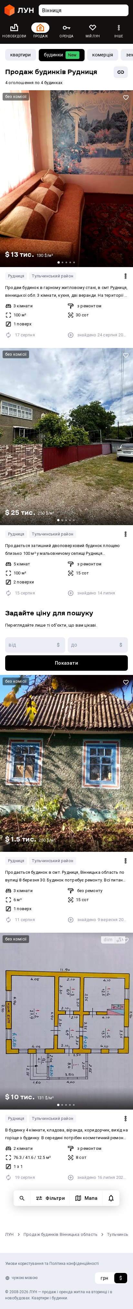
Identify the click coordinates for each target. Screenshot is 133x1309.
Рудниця (16, 276)
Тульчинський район (52, 276)
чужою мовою (24, 1277)
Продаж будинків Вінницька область (61, 1234)
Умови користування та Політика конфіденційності (52, 1263)
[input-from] (35, 645)
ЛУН (9, 1234)
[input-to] (98, 645)
